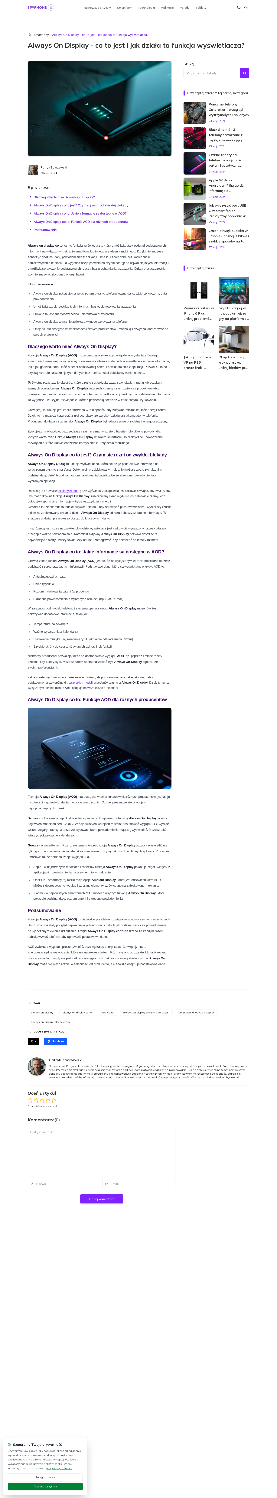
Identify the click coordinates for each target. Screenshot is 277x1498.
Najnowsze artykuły (97, 7)
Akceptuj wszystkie (45, 1486)
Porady (185, 7)
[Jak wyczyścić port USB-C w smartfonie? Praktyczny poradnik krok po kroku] (195, 214)
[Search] (239, 7)
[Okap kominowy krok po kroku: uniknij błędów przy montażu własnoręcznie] (234, 339)
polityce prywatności (59, 1468)
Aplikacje (167, 7)
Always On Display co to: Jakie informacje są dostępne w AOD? (80, 213)
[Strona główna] (29, 34)
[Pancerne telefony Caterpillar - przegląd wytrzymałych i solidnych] (195, 113)
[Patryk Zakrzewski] (33, 170)
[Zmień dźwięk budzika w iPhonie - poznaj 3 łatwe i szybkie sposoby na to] (195, 239)
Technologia (146, 7)
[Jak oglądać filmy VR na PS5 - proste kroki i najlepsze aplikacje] (199, 339)
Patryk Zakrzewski (54, 167)
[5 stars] (54, 1100)
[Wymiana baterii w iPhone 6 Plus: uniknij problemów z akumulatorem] (199, 290)
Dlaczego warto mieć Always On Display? (64, 197)
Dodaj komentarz (101, 1199)
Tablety (201, 7)
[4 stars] (48, 1100)
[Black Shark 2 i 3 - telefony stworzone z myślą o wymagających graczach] (195, 138)
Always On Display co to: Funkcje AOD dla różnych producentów (81, 222)
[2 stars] (36, 1100)
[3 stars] (42, 1100)
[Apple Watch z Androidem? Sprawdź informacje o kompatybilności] (195, 189)
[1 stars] (30, 1100)
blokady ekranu (68, 490)
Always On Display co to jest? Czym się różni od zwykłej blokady (81, 205)
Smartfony (124, 7)
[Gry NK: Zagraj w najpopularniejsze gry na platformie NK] (234, 290)
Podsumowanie (45, 230)
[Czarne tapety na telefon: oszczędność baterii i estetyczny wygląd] (195, 163)
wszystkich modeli (81, 682)
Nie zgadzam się (45, 1477)
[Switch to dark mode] (246, 7)
